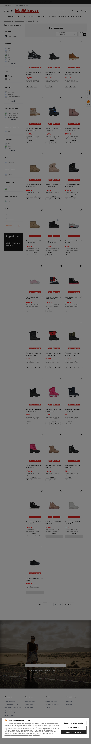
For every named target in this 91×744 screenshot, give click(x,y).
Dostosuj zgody (73, 728)
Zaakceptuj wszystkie (73, 732)
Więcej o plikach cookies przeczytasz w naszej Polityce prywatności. (29, 734)
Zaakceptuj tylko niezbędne (74, 723)
